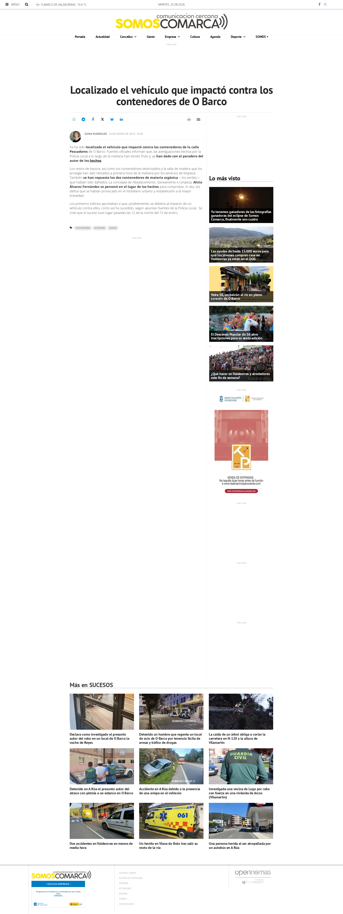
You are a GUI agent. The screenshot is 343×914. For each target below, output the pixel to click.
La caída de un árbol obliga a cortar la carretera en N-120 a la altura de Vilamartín (237, 738)
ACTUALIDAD (99, 228)
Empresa (171, 37)
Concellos (126, 37)
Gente (151, 37)
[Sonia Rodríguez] (75, 136)
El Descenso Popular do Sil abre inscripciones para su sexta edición (236, 336)
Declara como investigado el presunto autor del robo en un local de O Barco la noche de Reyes (99, 738)
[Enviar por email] (198, 119)
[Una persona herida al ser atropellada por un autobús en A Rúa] (241, 821)
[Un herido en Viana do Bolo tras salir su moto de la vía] (171, 821)
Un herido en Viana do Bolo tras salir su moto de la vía (168, 845)
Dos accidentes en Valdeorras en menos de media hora (101, 845)
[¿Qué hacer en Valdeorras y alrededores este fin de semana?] (241, 363)
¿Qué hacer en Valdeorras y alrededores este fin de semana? (240, 375)
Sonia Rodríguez (95, 133)
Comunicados (126, 903)
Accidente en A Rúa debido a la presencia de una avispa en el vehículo (169, 791)
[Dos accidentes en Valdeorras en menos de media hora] (102, 821)
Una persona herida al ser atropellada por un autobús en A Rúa (240, 845)
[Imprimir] (189, 119)
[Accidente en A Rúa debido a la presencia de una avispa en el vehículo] (171, 766)
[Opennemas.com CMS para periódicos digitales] (253, 876)
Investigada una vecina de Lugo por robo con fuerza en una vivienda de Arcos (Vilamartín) (239, 793)
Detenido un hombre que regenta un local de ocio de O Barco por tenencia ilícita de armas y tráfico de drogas (170, 738)
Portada (80, 37)
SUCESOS (113, 228)
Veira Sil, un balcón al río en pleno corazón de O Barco (236, 296)
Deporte (236, 37)
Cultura (195, 37)
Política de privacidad (131, 878)
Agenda (215, 37)
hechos (95, 160)
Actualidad (103, 37)
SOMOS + (262, 37)
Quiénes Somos (127, 872)
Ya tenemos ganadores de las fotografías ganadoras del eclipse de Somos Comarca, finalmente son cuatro (241, 215)
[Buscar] (26, 4)
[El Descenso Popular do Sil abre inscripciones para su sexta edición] (241, 323)
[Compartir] (309, 4)
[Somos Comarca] (172, 21)
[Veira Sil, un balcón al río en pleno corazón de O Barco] (241, 284)
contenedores (83, 228)
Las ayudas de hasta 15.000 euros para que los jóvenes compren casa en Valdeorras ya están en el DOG (240, 255)
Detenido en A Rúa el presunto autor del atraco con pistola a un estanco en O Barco (101, 791)
